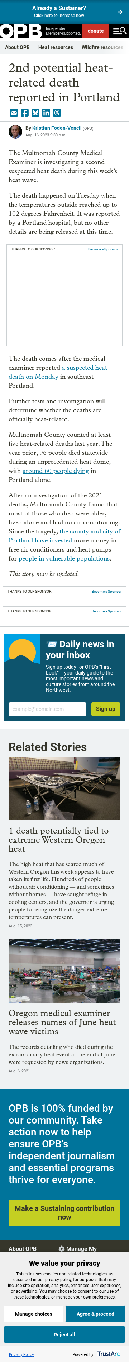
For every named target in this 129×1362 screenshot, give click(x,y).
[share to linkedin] (46, 112)
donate (96, 31)
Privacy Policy (21, 1354)
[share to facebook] (24, 112)
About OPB (17, 47)
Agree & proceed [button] (95, 1314)
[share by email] (14, 112)
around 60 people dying (56, 471)
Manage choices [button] (33, 1314)
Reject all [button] (64, 1334)
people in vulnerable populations (64, 558)
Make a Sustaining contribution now (64, 1212)
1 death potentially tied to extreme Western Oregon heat (59, 839)
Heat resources (55, 47)
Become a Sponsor (103, 249)
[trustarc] (108, 1354)
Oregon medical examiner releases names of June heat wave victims (62, 1022)
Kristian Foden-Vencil (57, 128)
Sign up (105, 709)
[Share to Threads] (57, 112)
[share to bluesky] (35, 112)
